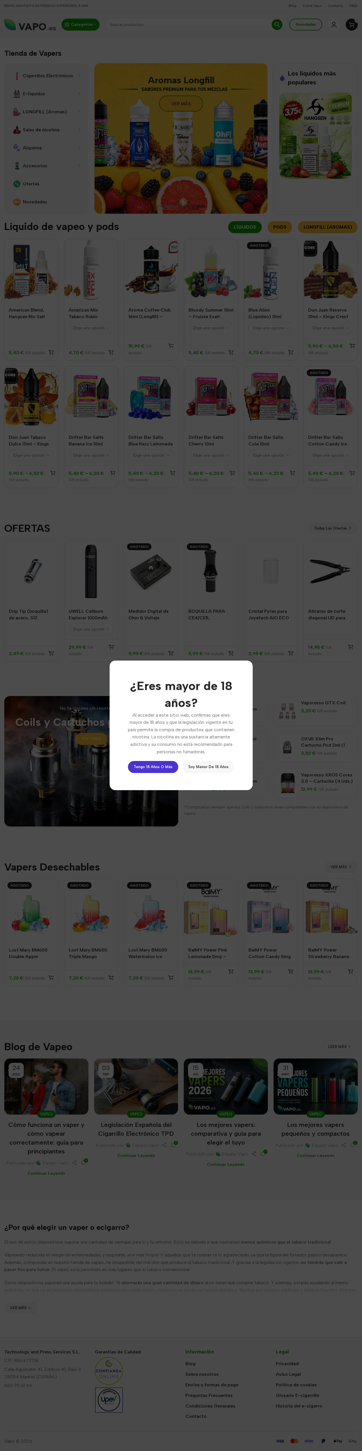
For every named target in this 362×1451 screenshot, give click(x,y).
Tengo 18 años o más (153, 767)
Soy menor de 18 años (208, 767)
